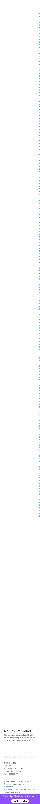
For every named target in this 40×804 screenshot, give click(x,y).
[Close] (38, 796)
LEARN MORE (20, 800)
